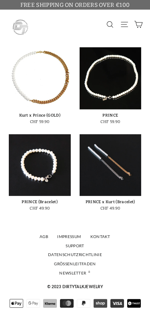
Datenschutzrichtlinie (75, 255)
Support (75, 246)
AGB (44, 237)
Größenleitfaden (75, 264)
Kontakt (100, 237)
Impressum (69, 237)
